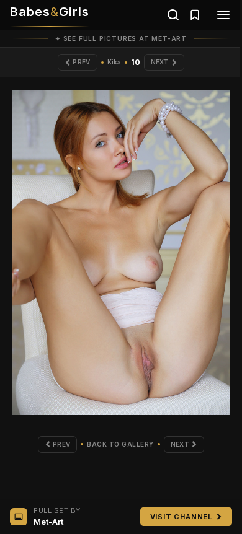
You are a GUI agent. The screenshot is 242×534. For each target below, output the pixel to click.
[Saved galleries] (194, 14)
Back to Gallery (120, 444)
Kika (114, 62)
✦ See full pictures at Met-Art (121, 38)
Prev (81, 62)
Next (160, 62)
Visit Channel (181, 516)
